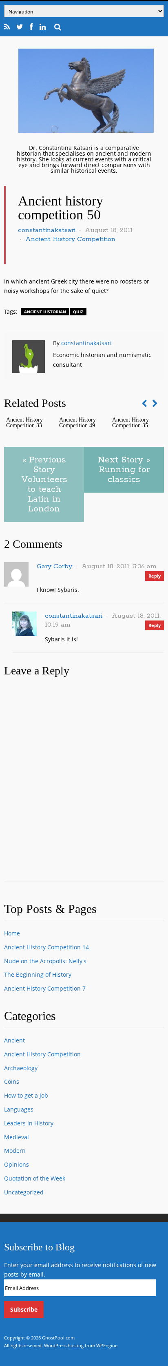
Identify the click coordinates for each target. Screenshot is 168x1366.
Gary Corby (54, 566)
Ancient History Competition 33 (24, 423)
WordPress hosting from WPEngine (80, 1345)
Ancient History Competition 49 (77, 423)
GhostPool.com (58, 1338)
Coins (11, 1081)
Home (12, 933)
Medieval (16, 1137)
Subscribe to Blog (39, 1247)
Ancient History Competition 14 (46, 947)
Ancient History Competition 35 (130, 423)
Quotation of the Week (34, 1178)
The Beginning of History (37, 974)
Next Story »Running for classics (124, 469)
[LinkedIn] (43, 27)
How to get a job (26, 1095)
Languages (18, 1109)
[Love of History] (86, 130)
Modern (15, 1150)
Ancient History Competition (70, 239)
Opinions (16, 1164)
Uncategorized (24, 1192)
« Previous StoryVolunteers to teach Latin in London (44, 484)
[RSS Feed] (7, 27)
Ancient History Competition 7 (45, 988)
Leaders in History (28, 1123)
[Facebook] (31, 27)
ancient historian (45, 312)
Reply (154, 576)
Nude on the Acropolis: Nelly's (45, 961)
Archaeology (21, 1068)
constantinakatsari (46, 230)
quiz (78, 312)
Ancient (14, 1040)
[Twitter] (20, 27)
